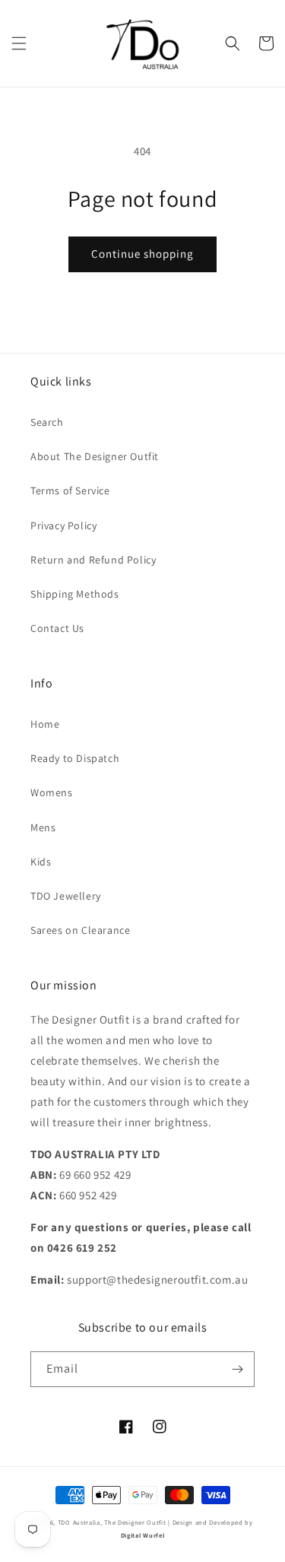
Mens (42, 827)
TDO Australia (79, 1522)
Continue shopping (142, 253)
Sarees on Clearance (80, 930)
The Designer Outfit (135, 1522)
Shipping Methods (74, 594)
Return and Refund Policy (93, 560)
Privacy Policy (63, 525)
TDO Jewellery (65, 896)
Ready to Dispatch (74, 758)
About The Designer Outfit (94, 456)
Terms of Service (70, 490)
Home (44, 724)
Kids (40, 861)
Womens (51, 792)
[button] (19, 43)
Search (47, 422)
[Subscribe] (237, 1369)
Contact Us (57, 628)
